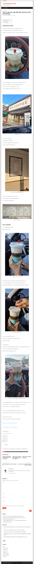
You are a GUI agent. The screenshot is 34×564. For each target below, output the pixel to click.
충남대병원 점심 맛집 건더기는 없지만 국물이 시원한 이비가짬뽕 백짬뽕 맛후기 (15, 533)
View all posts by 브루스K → (12, 473)
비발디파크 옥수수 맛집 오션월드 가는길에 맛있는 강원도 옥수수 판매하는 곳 (17, 457)
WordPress (26, 562)
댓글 (3, 482)
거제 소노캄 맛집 (10, 451)
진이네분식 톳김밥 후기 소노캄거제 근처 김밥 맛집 (9, 427)
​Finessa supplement (23, 531)
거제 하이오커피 (6, 21)
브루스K (9, 15)
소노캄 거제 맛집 (26, 451)
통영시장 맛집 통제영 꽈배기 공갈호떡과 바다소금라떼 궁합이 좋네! (13, 536)
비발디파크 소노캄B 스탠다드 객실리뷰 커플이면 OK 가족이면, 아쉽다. (6, 457)
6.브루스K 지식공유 (6, 555)
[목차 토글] (10, 20)
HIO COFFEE (6, 451)
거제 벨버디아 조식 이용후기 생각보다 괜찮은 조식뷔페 (12, 531)
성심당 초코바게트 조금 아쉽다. (7, 521)
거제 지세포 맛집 (14, 451)
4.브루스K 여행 (5, 552)
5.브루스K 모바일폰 (6, 553)
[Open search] (30, 8)
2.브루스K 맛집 (5, 549)
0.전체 (4, 546)
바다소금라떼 (6, 22)
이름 (3, 493)
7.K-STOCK (4, 556)
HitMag (30, 562)
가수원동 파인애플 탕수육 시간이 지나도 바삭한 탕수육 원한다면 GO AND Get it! (14, 520)
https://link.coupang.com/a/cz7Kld (7, 433)
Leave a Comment (13, 15)
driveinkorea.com (9, 4)
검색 (3, 509)
